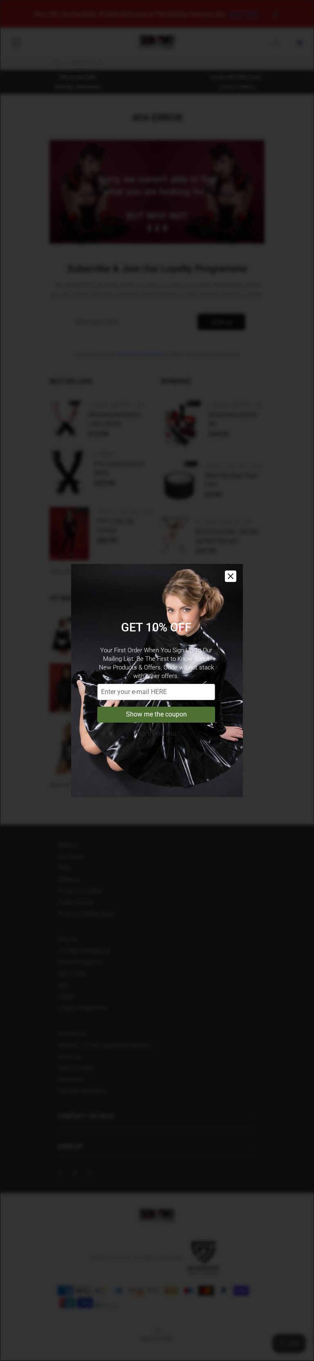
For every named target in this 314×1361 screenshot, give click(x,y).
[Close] (230, 576)
